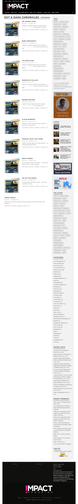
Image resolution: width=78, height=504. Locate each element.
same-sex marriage (58, 245)
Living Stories (57, 299)
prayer (61, 61)
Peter (55, 434)
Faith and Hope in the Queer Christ (63, 388)
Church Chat (57, 265)
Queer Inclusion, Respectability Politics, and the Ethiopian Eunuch (65, 141)
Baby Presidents (29, 41)
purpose (68, 61)
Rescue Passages (58, 314)
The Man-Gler (28, 60)
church (56, 29)
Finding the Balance (59, 278)
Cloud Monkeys (28, 119)
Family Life (56, 274)
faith (55, 213)
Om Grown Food (29, 21)
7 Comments (37, 166)
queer (55, 63)
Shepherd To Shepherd (60, 323)
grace (55, 46)
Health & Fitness (58, 293)
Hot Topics (56, 295)
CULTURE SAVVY (23, 12)
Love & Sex (46, 12)
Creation (56, 31)
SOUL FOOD (55, 12)
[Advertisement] (14, 473)
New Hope (56, 306)
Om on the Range (29, 178)
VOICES (7, 12)
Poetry (55, 308)
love (63, 51)
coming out (62, 29)
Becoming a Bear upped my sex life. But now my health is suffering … (62, 413)
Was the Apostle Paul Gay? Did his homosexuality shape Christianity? (62, 424)
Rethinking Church (58, 316)
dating (62, 31)
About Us (27, 497)
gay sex (68, 213)
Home (6, 1)
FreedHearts (57, 282)
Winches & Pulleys (30, 80)
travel (63, 78)
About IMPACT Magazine (64, 444)
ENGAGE (39, 12)
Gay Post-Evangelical (59, 284)
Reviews (56, 320)
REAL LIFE (33, 12)
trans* (64, 250)
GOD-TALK (14, 12)
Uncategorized (57, 339)
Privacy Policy (47, 497)
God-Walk (56, 291)
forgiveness (61, 213)
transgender (57, 78)
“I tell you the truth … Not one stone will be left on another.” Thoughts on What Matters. (63, 376)
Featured (56, 276)
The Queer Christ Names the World (65, 127)
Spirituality (56, 329)
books (64, 24)
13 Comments (37, 70)
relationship (62, 63)
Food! (55, 280)
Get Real (56, 286)
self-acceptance (58, 73)
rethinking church (58, 68)
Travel (55, 337)
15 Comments (37, 29)
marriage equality (58, 56)
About (10, 1)
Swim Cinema (27, 158)
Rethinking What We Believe (61, 318)
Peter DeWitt (57, 438)
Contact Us (23, 1)
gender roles (57, 218)
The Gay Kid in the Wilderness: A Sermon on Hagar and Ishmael (65, 156)
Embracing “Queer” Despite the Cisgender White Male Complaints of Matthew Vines (66, 149)
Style (55, 331)
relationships (57, 66)
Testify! (55, 335)
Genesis (64, 218)
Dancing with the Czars (32, 139)
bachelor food (57, 24)
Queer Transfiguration (59, 392)
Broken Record (28, 100)
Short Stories (25, 29)
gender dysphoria (58, 41)
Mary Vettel (24, 23)
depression (65, 34)
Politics (56, 61)
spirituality (67, 73)
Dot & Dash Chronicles (59, 36)
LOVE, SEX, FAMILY (58, 303)
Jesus (64, 46)
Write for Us (15, 1)
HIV (60, 46)
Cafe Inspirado (57, 263)
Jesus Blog (56, 297)
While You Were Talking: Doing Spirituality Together (62, 407)
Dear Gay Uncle (57, 34)
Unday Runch (10, 197)
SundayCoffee (57, 250)
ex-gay (68, 36)
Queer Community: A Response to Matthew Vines (65, 134)
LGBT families (57, 51)
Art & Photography (58, 261)
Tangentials (57, 333)
